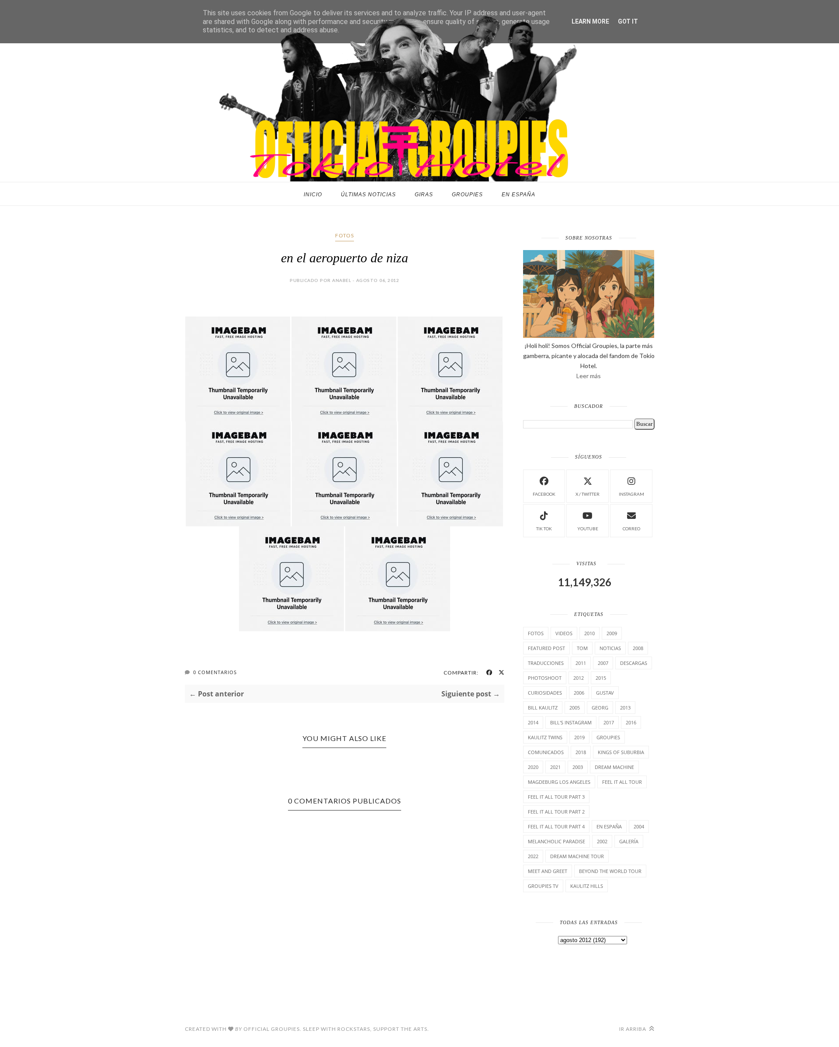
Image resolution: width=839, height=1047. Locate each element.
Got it (628, 21)
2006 (579, 692)
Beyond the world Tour (610, 871)
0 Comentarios (215, 672)
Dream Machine (614, 767)
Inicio (313, 194)
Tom (582, 648)
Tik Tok (544, 528)
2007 (603, 663)
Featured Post (546, 648)
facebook (544, 494)
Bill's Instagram (571, 722)
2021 (555, 767)
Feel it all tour (622, 782)
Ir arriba (633, 1029)
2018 (581, 752)
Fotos (344, 235)
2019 (579, 737)
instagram (631, 494)
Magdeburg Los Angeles (559, 782)
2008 (638, 648)
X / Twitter (588, 494)
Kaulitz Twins (545, 737)
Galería (628, 841)
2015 (601, 678)
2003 (577, 767)
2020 (533, 767)
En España (518, 194)
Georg (600, 707)
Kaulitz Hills (586, 886)
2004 (639, 826)
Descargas (633, 663)
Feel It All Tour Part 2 (556, 811)
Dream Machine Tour (577, 856)
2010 (589, 633)
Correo (631, 528)
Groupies (467, 194)
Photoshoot (545, 678)
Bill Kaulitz (543, 707)
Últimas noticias (368, 194)
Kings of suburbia (621, 752)
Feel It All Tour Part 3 (556, 796)
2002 (602, 841)
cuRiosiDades (545, 692)
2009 (612, 633)
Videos (563, 633)
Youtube (587, 528)
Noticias (610, 648)
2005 (574, 707)
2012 (578, 678)
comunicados (546, 752)
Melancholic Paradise (556, 841)
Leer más (588, 375)
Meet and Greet (547, 871)
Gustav (605, 692)
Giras (424, 194)
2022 (533, 856)
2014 (533, 722)
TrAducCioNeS (546, 663)
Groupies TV (543, 886)
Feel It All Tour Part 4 (556, 826)
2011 (581, 663)
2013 (625, 707)
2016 (631, 722)
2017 (608, 722)
